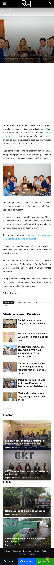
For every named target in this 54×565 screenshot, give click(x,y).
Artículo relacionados (13, 314)
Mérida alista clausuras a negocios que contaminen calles (31, 396)
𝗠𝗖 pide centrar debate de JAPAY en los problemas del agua (33, 336)
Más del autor (34, 314)
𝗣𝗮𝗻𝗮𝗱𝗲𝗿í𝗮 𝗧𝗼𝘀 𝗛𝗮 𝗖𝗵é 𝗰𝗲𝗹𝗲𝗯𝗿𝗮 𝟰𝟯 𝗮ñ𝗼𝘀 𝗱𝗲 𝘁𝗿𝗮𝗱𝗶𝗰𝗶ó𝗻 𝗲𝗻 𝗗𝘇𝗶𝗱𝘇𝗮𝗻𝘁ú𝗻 (33, 383)
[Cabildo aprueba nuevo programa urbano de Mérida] (10, 323)
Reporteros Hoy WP (12, 447)
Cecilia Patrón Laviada (24, 302)
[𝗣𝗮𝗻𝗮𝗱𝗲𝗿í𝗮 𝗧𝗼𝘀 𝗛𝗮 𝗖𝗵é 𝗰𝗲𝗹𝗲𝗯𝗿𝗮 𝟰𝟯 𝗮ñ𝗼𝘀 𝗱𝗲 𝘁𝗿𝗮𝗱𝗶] (10, 383)
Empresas (27, 551)
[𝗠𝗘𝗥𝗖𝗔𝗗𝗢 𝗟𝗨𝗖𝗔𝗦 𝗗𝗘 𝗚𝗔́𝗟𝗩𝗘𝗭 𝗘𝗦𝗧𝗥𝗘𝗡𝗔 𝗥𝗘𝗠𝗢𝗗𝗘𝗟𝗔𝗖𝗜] (10, 350)
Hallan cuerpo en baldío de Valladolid (25, 510)
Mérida (36, 551)
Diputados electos (42, 302)
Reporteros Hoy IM (13, 63)
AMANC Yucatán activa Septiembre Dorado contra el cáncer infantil (24, 442)
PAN (5, 306)
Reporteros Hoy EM (12, 478)
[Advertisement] (27, 93)
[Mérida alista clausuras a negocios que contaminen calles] (10, 396)
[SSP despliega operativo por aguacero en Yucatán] (27, 533)
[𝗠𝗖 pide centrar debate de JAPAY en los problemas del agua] (10, 337)
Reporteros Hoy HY (12, 514)
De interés (17, 551)
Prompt (31, 554)
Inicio (3, 10)
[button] (50, 4)
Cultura (7, 551)
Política (11, 10)
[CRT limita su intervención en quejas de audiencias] (27, 465)
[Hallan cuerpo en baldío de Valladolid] (27, 502)
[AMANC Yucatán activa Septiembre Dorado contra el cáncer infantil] (27, 435)
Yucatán (23, 554)
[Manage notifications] (47, 559)
